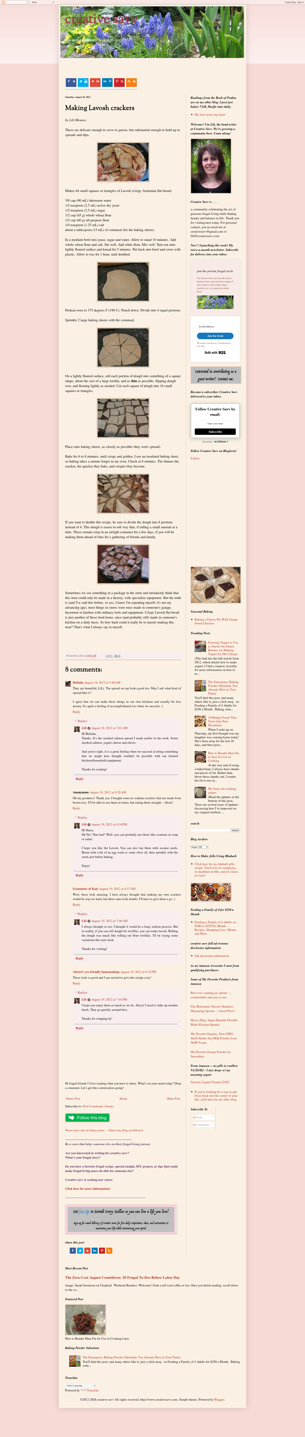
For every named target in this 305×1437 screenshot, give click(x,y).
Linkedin (107, 82)
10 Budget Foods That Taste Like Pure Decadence (222, 721)
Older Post (173, 1098)
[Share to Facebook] (116, 656)
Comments (202, 1124)
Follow (195, 458)
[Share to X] (113, 656)
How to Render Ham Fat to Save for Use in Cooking (223, 757)
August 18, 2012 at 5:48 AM (102, 682)
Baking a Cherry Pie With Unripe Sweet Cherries (216, 621)
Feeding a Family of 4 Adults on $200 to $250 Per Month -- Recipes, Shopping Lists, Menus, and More (216, 928)
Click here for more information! (87, 1188)
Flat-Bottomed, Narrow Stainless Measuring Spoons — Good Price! (213, 1008)
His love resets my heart (210, 114)
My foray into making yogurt (222, 790)
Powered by (208, 442)
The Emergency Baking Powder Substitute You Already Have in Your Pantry (223, 687)
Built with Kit (215, 352)
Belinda (78, 682)
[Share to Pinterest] (119, 656)
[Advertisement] (123, 65)
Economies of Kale (85, 888)
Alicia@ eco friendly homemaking (96, 971)
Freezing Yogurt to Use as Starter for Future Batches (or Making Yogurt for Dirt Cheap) (223, 648)
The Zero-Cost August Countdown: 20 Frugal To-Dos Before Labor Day (122, 1277)
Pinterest (119, 82)
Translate (93, 1390)
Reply (76, 712)
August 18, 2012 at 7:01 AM (109, 728)
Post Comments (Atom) (98, 1106)
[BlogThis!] (110, 656)
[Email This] (107, 656)
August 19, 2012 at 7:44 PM (109, 999)
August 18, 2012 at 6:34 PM (109, 824)
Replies (82, 721)
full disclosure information (212, 956)
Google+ (95, 82)
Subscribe (215, 431)
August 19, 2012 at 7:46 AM (109, 921)
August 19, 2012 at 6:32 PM (138, 972)
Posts (199, 1117)
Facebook (71, 82)
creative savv (101, 19)
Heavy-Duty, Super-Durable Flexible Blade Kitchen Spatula (214, 1022)
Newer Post (73, 1098)
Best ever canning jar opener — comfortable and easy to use (211, 995)
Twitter (83, 82)
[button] (215, 303)
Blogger (219, 1399)
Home (123, 1098)
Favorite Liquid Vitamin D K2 (210, 1082)
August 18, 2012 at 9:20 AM (108, 792)
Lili (84, 728)
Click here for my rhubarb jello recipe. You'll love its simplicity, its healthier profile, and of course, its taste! (217, 869)
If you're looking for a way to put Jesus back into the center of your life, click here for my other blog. (216, 1095)
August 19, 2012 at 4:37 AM (117, 889)
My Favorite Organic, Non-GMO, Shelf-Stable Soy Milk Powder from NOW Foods (214, 1038)
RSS (131, 82)
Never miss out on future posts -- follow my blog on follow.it (104, 1130)
